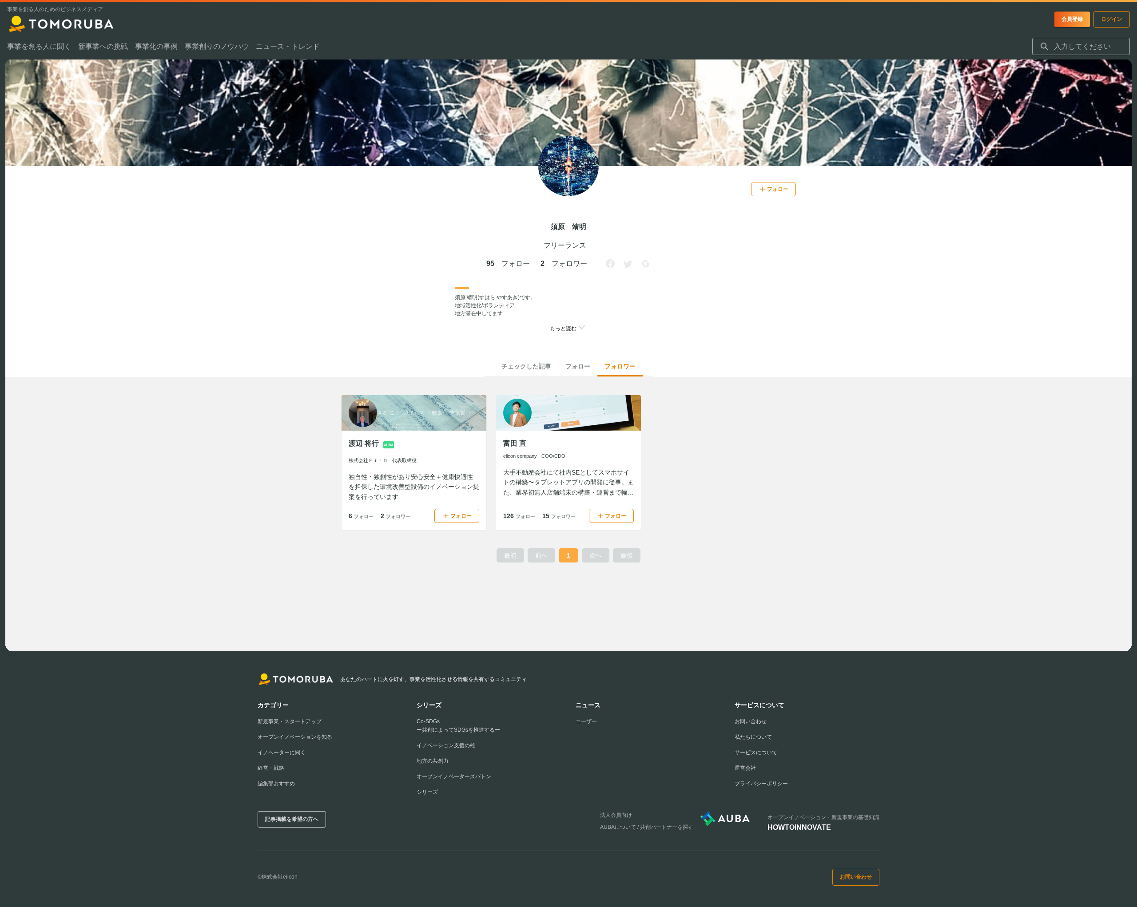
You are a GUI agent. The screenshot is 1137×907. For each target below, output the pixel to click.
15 (559, 515)
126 (519, 515)
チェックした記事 (526, 366)
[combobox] (1081, 46)
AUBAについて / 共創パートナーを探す (646, 827)
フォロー (577, 366)
